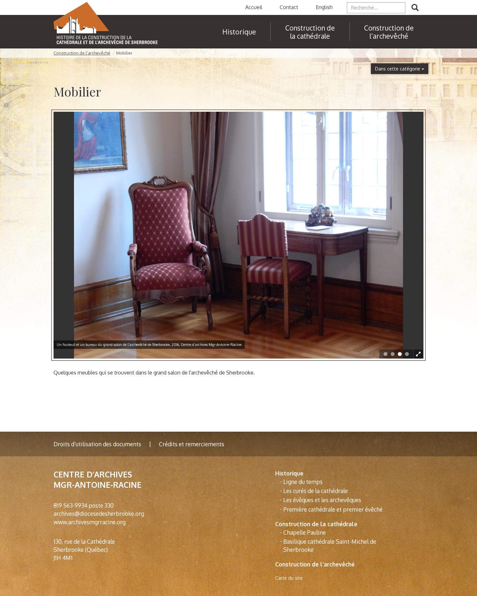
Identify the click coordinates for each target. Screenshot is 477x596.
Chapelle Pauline (304, 532)
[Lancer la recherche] (415, 7)
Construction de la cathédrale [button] (310, 31)
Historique (289, 473)
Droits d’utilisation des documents (97, 444)
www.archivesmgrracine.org (90, 522)
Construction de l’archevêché (389, 31)
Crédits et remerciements (191, 444)
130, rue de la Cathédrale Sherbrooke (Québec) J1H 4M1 (84, 549)
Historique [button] (239, 31)
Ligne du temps (303, 481)
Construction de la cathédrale (316, 523)
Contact (289, 7)
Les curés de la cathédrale (315, 490)
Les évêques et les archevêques (322, 499)
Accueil (253, 7)
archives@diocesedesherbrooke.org (99, 513)
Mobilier (124, 53)
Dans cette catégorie (398, 68)
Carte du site (289, 578)
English (324, 7)
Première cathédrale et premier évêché (333, 509)
